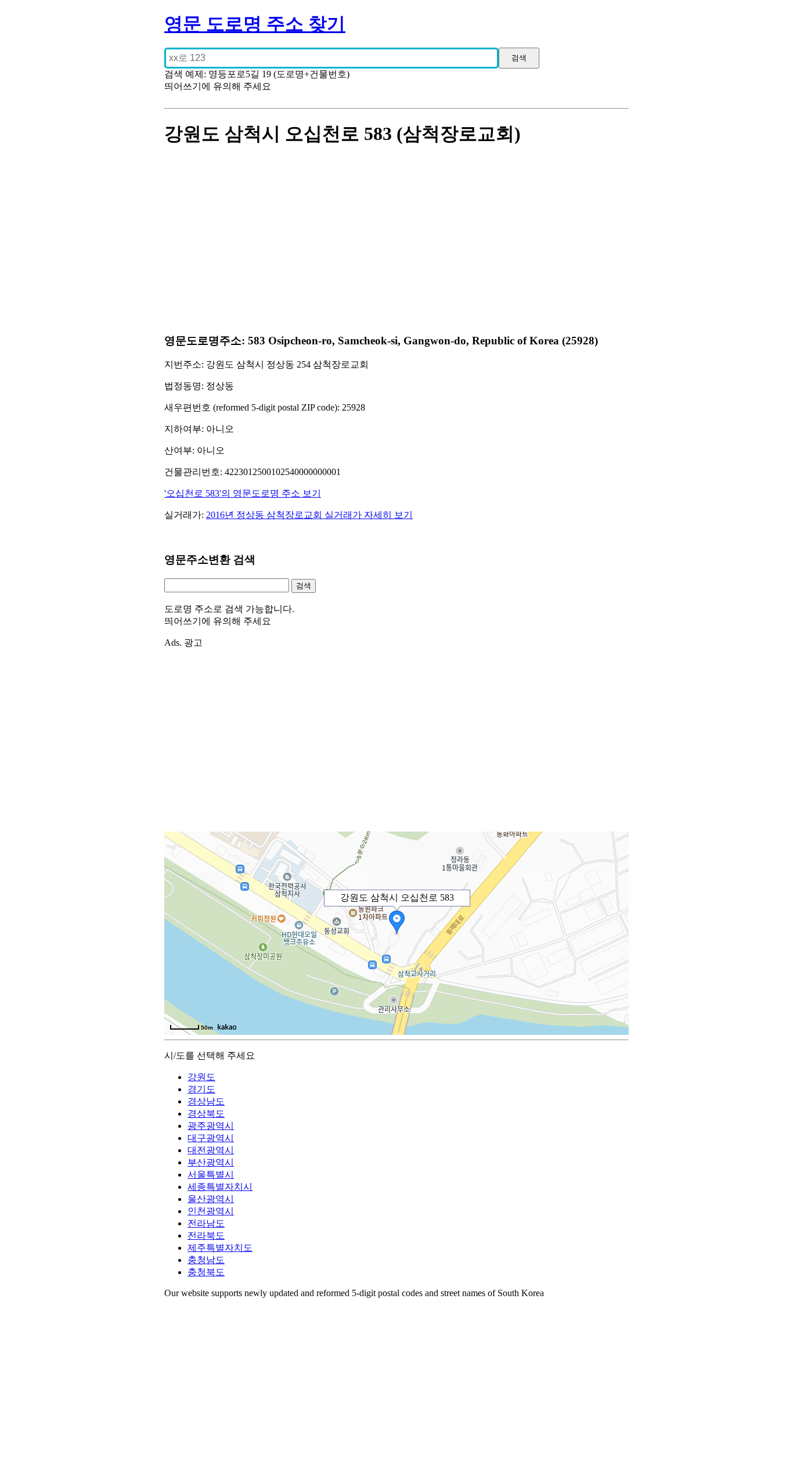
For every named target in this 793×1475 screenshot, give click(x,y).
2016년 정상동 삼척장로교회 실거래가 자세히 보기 (309, 515)
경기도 (201, 1089)
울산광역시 (211, 1199)
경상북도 (206, 1113)
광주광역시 (211, 1126)
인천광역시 (211, 1211)
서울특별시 (211, 1174)
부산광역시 (211, 1162)
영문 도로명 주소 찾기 (254, 23)
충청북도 (206, 1272)
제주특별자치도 (220, 1248)
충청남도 (206, 1260)
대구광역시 (211, 1138)
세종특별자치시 (220, 1187)
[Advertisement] (396, 241)
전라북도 (206, 1235)
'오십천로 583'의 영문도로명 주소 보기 (242, 493)
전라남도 (206, 1223)
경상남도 (206, 1101)
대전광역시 (211, 1150)
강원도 (201, 1077)
